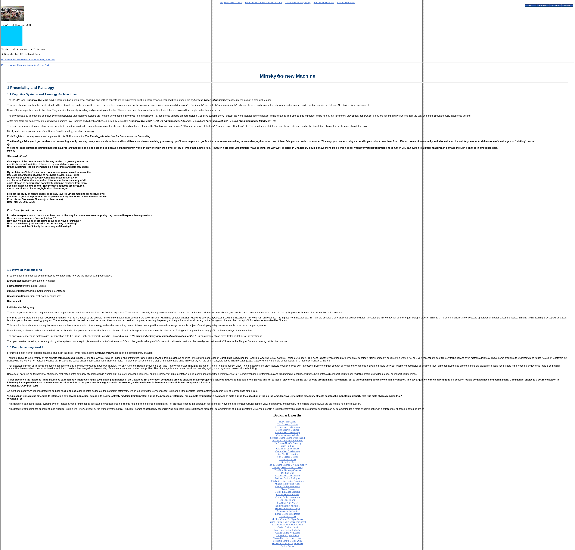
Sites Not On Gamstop (287, 454)
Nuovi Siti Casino (287, 421)
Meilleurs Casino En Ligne (287, 508)
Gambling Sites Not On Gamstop (287, 467)
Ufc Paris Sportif (287, 500)
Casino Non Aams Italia (287, 435)
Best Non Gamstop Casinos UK (287, 440)
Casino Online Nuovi (287, 527)
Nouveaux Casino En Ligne (287, 530)
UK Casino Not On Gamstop (287, 443)
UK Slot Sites (287, 473)
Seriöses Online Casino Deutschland (287, 438)
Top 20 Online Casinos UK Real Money (287, 465)
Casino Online (287, 546)
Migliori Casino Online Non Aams (287, 481)
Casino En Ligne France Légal (287, 538)
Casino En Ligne (288, 446)
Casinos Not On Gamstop (287, 427)
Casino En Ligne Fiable (287, 448)
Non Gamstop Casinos (287, 424)
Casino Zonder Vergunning (298, 2)
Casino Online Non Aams (287, 486)
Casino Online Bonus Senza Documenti (287, 522)
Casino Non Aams (346, 2)
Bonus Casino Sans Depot (287, 514)
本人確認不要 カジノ (287, 502)
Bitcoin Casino (287, 489)
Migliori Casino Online (231, 2)
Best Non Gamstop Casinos (287, 470)
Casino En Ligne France (287, 535)
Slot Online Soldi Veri (324, 2)
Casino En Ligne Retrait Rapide (287, 524)
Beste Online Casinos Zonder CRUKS (263, 2)
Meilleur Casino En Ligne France (287, 519)
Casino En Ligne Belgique (287, 492)
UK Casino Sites (287, 462)
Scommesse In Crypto (287, 511)
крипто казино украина (287, 505)
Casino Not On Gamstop (287, 429)
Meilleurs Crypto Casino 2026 (287, 541)
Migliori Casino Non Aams (287, 483)
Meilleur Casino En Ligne (287, 478)
